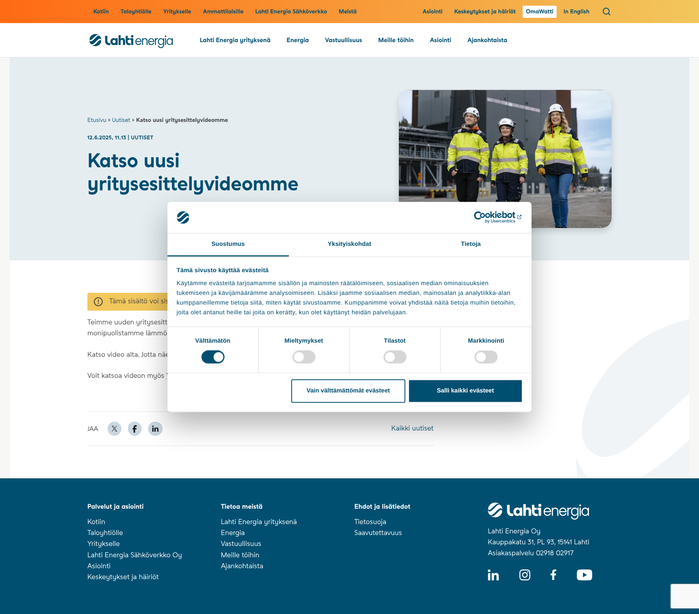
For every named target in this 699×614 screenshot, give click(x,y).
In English (576, 12)
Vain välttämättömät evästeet (348, 390)
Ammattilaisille (223, 12)
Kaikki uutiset (412, 428)
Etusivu (96, 120)
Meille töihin (396, 40)
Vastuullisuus (343, 40)
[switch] (304, 357)
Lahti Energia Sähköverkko (291, 12)
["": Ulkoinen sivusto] (487, 217)
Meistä (348, 12)
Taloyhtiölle (136, 12)
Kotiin (101, 12)
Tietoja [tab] (471, 244)
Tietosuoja (370, 522)
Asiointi (433, 12)
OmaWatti (539, 12)
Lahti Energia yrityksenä (235, 40)
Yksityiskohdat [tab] (349, 244)
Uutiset (121, 120)
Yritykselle (177, 12)
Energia (298, 40)
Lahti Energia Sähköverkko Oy (134, 555)
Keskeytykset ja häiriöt (485, 12)
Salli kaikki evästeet (465, 390)
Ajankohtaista (487, 40)
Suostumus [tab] (228, 244)
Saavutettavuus (378, 533)
